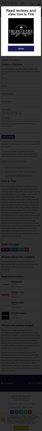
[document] (21, 215)
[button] (40, 7)
